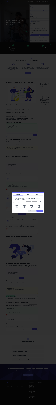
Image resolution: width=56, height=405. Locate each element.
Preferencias (24, 205)
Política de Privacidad (28, 201)
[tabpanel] (28, 203)
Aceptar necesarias (32, 210)
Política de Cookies (34, 201)
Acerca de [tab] (37, 194)
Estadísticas (31, 205)
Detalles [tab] (28, 194)
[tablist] (28, 194)
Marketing (39, 205)
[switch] (17, 207)
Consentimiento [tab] (18, 194)
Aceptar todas (39, 210)
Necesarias (16, 205)
